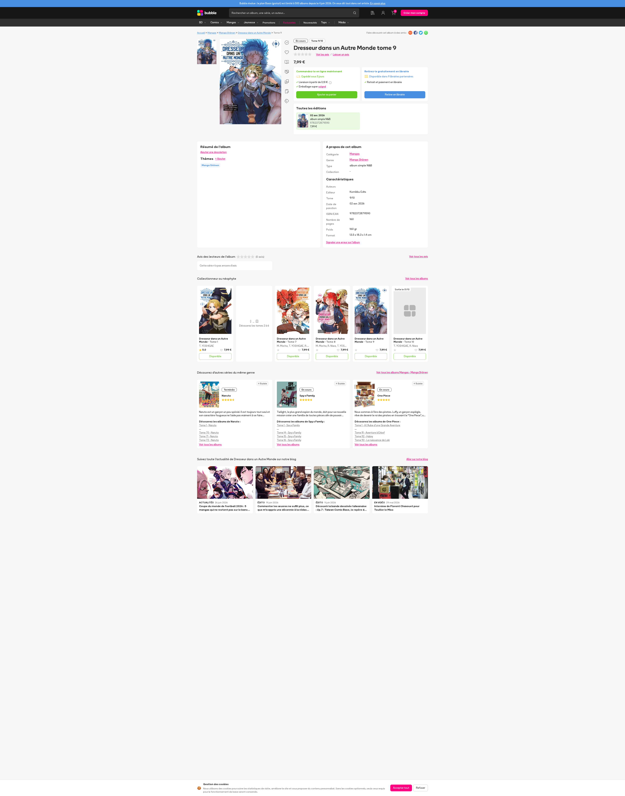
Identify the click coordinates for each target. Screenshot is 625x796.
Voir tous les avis (418, 256)
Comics (214, 22)
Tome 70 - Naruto (209, 432)
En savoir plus (377, 3)
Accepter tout (401, 787)
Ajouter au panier (326, 94)
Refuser (420, 787)
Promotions (269, 22)
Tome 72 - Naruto (209, 440)
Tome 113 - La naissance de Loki (372, 440)
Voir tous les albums (416, 278)
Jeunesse (249, 22)
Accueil (201, 32)
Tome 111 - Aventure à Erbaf (370, 432)
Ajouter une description (213, 152)
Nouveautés (310, 22)
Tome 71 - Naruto (208, 436)
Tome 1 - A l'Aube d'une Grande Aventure (377, 425)
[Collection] (372, 13)
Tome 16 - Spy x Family (289, 440)
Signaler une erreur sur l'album (343, 242)
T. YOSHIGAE (206, 345)
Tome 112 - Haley (364, 436)
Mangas (231, 22)
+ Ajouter (220, 158)
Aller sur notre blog (417, 459)
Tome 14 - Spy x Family (289, 432)
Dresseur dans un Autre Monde (254, 32)
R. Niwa (309, 345)
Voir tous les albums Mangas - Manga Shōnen (402, 372)
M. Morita (282, 345)
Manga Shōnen (227, 32)
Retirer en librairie (395, 94)
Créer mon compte (414, 12)
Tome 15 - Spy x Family (289, 436)
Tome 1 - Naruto (207, 425)
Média (342, 22)
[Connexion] (383, 13)
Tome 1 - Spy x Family (288, 425)
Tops (324, 22)
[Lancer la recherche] (354, 12)
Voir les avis (322, 54)
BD (201, 22)
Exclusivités (289, 22)
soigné (322, 86)
